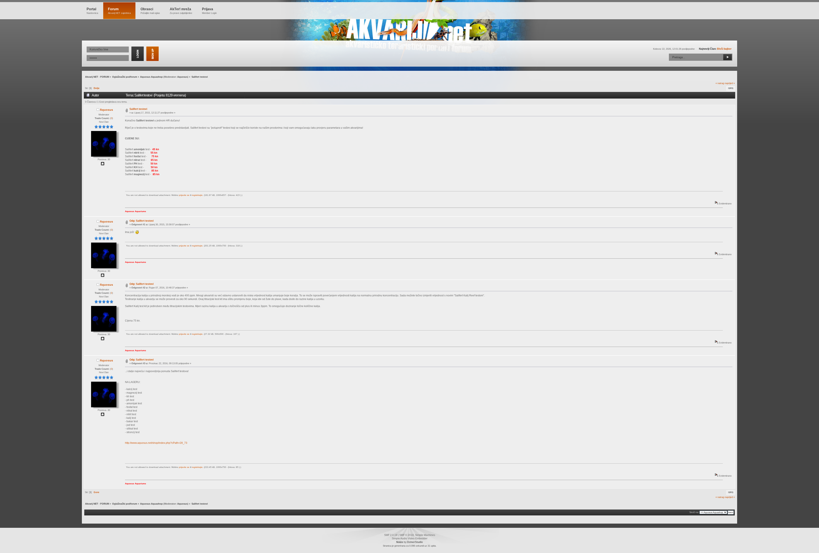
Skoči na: (694, 512)
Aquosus (182, 77)
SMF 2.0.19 (390, 535)
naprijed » (730, 83)
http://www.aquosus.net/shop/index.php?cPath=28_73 (156, 442)
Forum (119, 10)
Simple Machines (425, 535)
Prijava (209, 10)
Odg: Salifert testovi (141, 220)
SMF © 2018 (406, 535)
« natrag (720, 83)
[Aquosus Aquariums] (102, 164)
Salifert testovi (138, 109)
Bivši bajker (724, 48)
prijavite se (184, 195)
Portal (92, 10)
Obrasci (150, 10)
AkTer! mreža (181, 10)
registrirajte (197, 195)
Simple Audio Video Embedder (409, 538)
